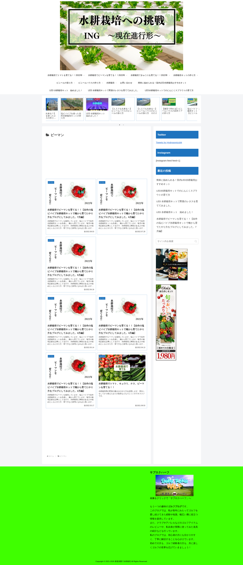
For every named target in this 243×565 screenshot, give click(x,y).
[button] (196, 241)
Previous (44, 109)
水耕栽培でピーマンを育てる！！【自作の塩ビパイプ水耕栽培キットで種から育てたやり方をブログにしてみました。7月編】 (176, 225)
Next (199, 109)
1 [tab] (119, 125)
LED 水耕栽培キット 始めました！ (174, 212)
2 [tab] (123, 125)
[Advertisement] (96, 157)
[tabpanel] (58, 109)
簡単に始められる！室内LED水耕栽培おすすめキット (176, 182)
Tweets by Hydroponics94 (169, 142)
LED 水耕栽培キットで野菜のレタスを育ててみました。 (177, 203)
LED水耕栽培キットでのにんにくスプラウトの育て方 (176, 193)
